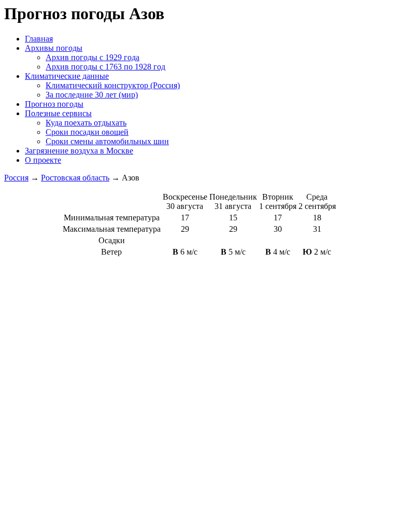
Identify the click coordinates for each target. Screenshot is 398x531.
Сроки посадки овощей (87, 132)
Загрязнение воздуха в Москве (79, 150)
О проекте (43, 160)
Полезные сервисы (58, 113)
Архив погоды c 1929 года (92, 57)
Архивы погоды (53, 48)
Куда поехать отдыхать (86, 122)
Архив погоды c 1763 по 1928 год (105, 66)
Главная (39, 38)
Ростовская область (75, 177)
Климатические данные (67, 76)
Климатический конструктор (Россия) (113, 85)
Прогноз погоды (54, 104)
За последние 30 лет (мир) (92, 94)
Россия (16, 177)
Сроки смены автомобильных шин (107, 141)
